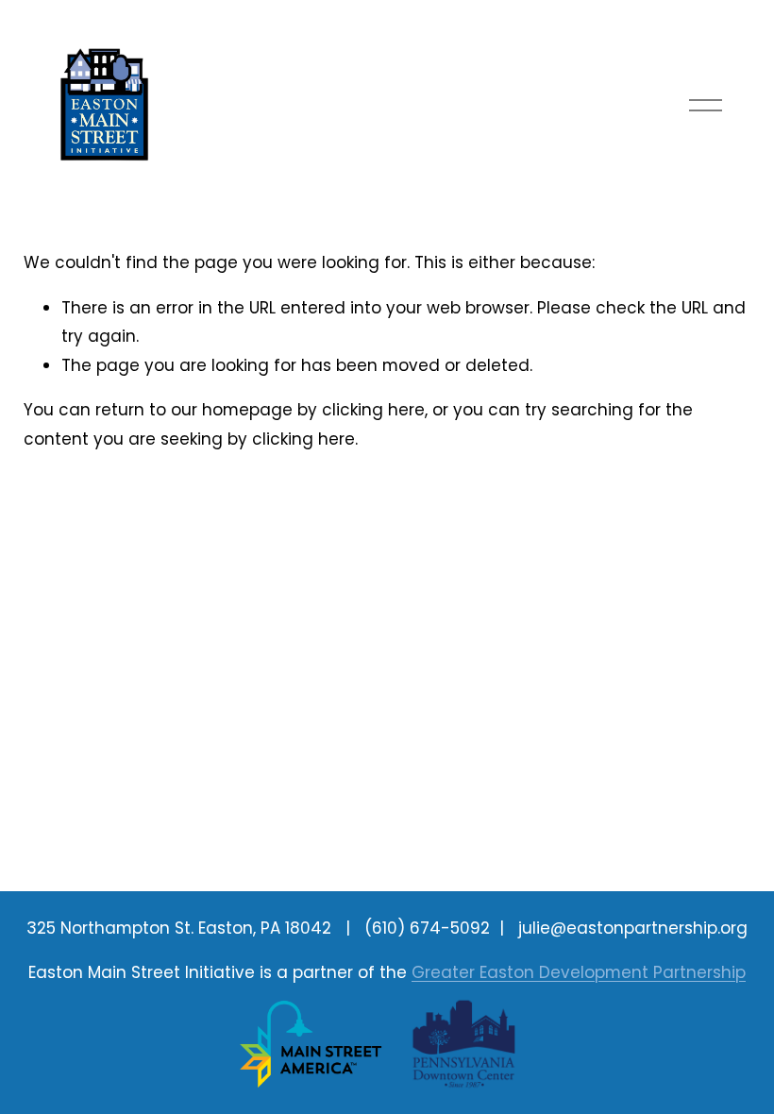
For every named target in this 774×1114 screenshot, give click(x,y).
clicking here (373, 409)
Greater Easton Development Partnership (579, 972)
